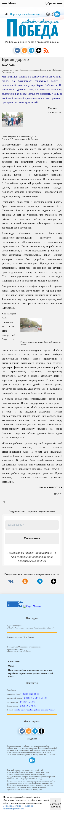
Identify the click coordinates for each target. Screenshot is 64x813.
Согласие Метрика (12, 805)
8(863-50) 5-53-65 (28, 702)
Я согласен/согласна (55, 804)
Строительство (8, 72)
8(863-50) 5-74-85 (28, 706)
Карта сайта (14, 661)
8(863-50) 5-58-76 (32, 698)
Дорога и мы (45, 70)
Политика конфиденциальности (18, 807)
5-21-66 (44, 698)
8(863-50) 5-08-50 (31, 694)
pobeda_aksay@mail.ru (23, 710)
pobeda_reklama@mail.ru (44, 710)
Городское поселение (29, 70)
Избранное (57, 70)
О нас (11, 666)
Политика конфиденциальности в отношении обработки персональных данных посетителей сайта (30, 673)
